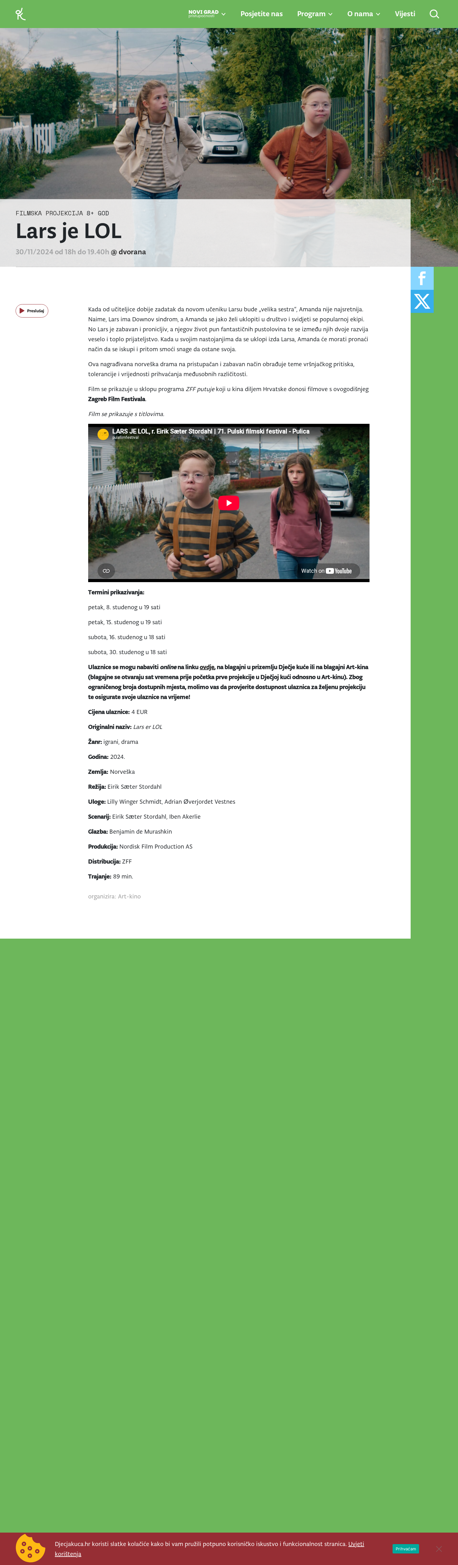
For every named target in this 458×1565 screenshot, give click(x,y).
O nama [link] (360, 13)
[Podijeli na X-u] (422, 301)
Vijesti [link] (405, 13)
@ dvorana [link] (128, 251)
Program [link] (311, 13)
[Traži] (434, 14)
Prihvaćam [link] (406, 1548)
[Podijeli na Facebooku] (422, 278)
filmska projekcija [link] (49, 213)
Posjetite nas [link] (262, 13)
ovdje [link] (207, 667)
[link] (21, 14)
